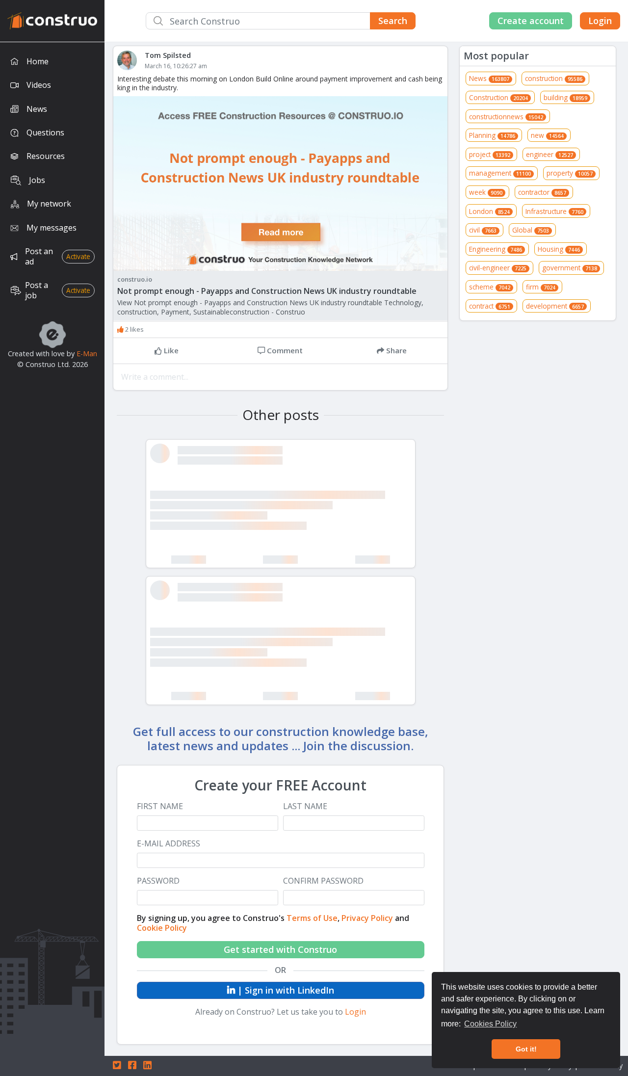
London (489, 211)
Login (600, 20)
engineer (549, 154)
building (565, 97)
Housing (559, 249)
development (555, 306)
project (489, 154)
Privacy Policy (367, 918)
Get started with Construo (280, 949)
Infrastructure (554, 211)
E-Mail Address (168, 844)
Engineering (495, 249)
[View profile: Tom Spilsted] (131, 60)
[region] (52, 559)
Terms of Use (312, 918)
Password (158, 881)
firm (540, 286)
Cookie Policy (162, 927)
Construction (498, 97)
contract (489, 306)
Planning (492, 135)
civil (483, 230)
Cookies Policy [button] (490, 1024)
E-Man (87, 353)
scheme (489, 286)
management (500, 173)
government (569, 267)
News (489, 78)
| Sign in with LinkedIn (284, 990)
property (570, 173)
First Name (160, 806)
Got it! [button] (526, 1049)
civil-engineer (497, 267)
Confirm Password (323, 881)
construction (553, 78)
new (547, 135)
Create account (530, 20)
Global (530, 230)
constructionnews (506, 116)
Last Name (305, 806)
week (485, 192)
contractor (542, 192)
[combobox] (281, 20)
